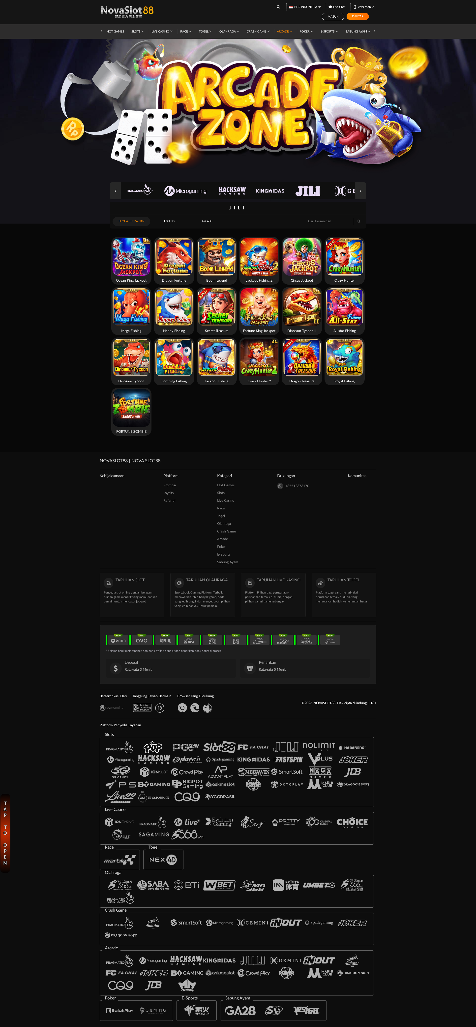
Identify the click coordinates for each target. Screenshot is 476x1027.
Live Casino (160, 31)
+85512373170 (297, 486)
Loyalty (168, 493)
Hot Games (115, 31)
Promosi (169, 485)
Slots (136, 31)
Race (184, 31)
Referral (169, 500)
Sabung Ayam (357, 31)
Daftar (357, 16)
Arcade (283, 31)
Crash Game (257, 31)
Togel (204, 31)
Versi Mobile (366, 6)
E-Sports (328, 31)
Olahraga (228, 31)
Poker (305, 31)
